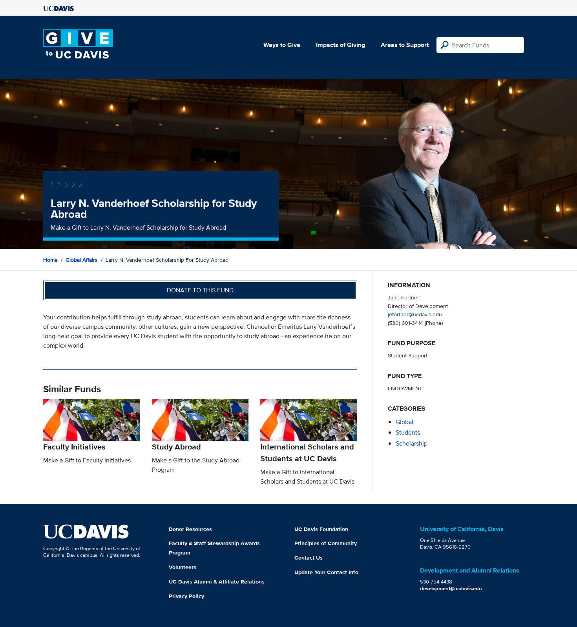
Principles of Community (325, 543)
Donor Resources (190, 529)
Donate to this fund (200, 290)
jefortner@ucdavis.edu (415, 314)
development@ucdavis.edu (451, 588)
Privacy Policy (186, 596)
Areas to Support (405, 44)
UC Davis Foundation (321, 529)
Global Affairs (82, 260)
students (408, 432)
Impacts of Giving (340, 44)
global (404, 421)
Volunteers (182, 567)
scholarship (411, 443)
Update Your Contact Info (326, 572)
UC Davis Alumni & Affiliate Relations (217, 581)
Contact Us (308, 558)
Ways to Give (281, 44)
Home (50, 260)
